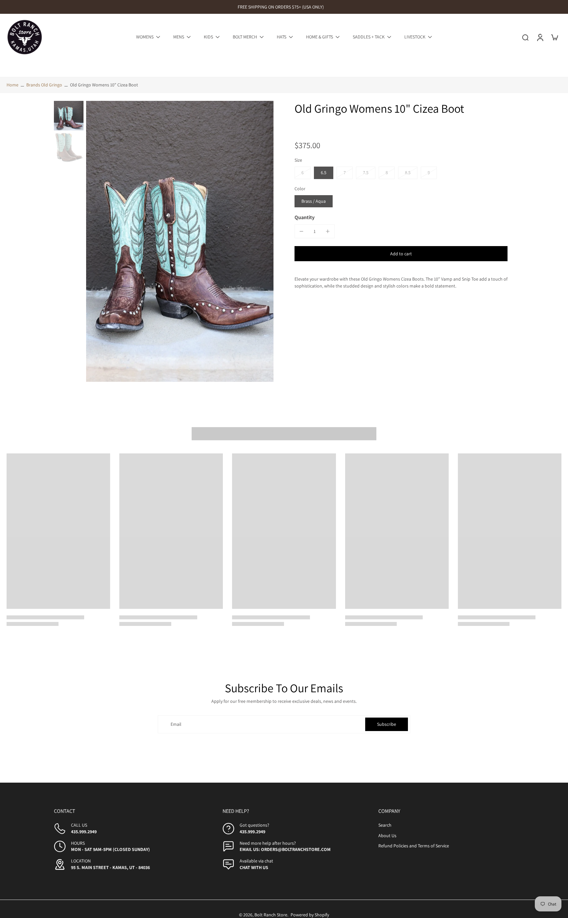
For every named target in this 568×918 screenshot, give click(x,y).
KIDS (208, 37)
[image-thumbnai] (68, 115)
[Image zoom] (179, 241)
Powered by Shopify (310, 915)
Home (12, 85)
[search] (525, 37)
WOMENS (145, 37)
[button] (401, 253)
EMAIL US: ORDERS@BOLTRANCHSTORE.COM (285, 849)
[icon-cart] (554, 37)
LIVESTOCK (414, 37)
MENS (178, 37)
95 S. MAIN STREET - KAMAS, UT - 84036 (110, 867)
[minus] (301, 231)
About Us (387, 835)
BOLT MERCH (245, 37)
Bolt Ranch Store (270, 915)
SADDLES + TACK (369, 37)
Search (384, 825)
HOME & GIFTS (319, 37)
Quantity (305, 217)
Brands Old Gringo (44, 85)
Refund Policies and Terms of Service (413, 846)
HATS (281, 37)
